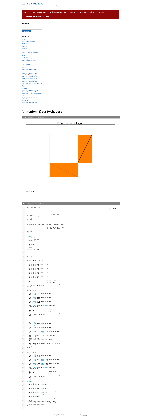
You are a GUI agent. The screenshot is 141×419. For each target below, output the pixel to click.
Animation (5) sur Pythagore (29, 80)
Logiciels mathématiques (58, 12)
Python (72, 12)
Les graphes (25, 57)
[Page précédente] (23, 117)
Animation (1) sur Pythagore (29, 73)
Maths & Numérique (32, 3)
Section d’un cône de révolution (30, 102)
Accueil (26, 12)
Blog (33, 12)
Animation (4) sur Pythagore (29, 78)
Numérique (82, 12)
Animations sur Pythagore (29, 69)
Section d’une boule (27, 64)
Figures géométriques (28, 54)
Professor (24, 46)
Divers (92, 12)
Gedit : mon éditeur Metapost (30, 52)
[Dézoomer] (35, 117)
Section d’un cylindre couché (29, 97)
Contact (101, 12)
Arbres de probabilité (27, 59)
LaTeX (23, 45)
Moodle (24, 40)
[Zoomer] (37, 117)
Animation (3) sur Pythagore (29, 76)
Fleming (85, 415)
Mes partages (41, 12)
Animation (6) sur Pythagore (29, 81)
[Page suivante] (26, 117)
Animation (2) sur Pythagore (30, 75)
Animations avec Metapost (29, 60)
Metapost (24, 48)
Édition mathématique (33, 17)
